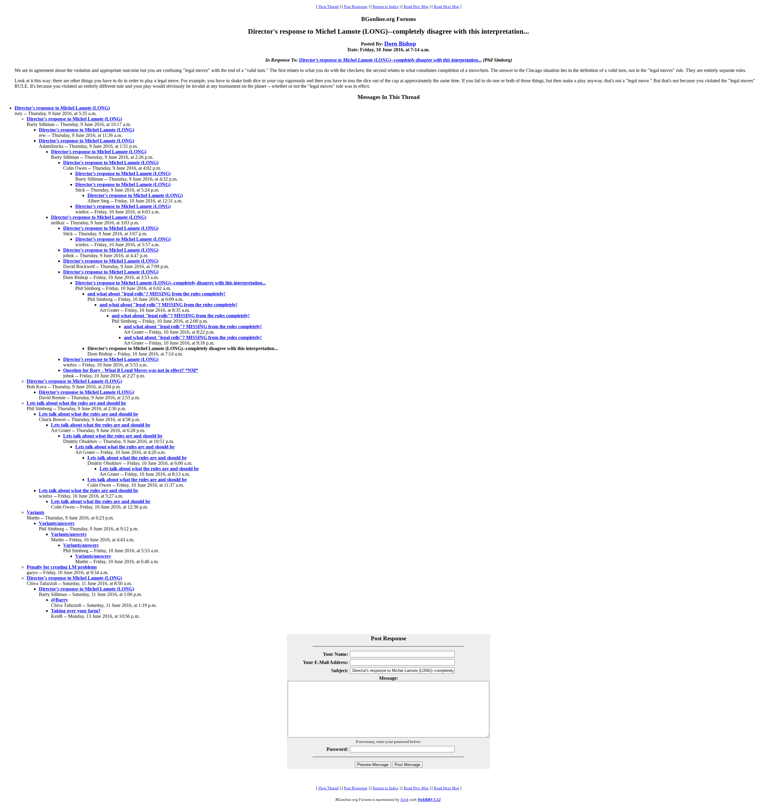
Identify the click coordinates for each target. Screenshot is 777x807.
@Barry (59, 599)
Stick (404, 799)
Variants (35, 512)
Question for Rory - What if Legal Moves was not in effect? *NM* (130, 370)
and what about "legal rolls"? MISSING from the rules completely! (156, 293)
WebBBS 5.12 (429, 799)
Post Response (356, 6)
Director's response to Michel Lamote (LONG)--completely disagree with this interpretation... (390, 60)
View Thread (328, 6)
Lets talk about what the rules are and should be (76, 403)
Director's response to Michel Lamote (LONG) (62, 108)
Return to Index (386, 6)
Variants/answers (56, 523)
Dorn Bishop (400, 43)
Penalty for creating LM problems (62, 567)
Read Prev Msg (416, 6)
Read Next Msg (446, 6)
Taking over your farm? (75, 610)
